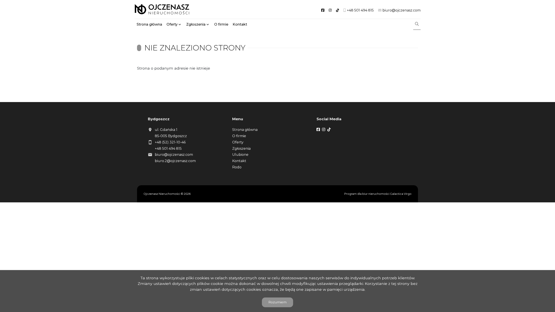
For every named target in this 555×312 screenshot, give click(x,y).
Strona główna (149, 24)
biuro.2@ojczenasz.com (175, 161)
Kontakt (240, 24)
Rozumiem (277, 302)
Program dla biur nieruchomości (367, 193)
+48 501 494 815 (168, 148)
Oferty (172, 24)
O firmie (221, 24)
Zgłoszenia (241, 148)
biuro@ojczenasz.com (174, 155)
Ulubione (240, 155)
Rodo (237, 167)
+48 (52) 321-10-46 (170, 142)
